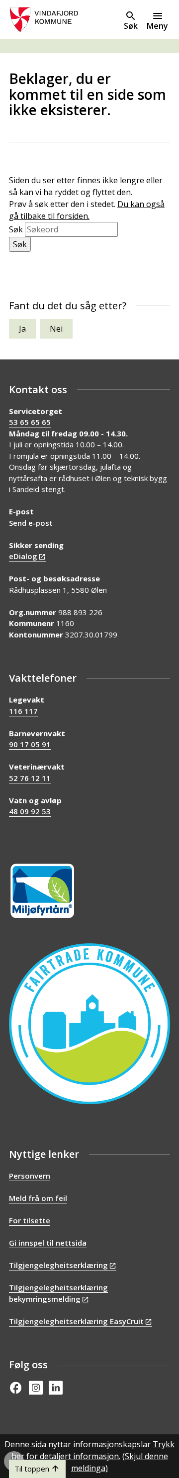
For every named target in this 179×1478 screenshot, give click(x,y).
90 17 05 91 (30, 744)
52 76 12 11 (30, 778)
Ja (22, 328)
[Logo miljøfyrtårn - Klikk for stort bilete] (42, 890)
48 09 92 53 (30, 811)
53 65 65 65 (30, 422)
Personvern (29, 1176)
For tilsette (29, 1220)
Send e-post (31, 523)
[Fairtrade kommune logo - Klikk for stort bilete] (89, 1023)
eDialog (23, 556)
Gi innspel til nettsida (48, 1243)
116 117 (23, 711)
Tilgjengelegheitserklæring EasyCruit (76, 1321)
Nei (56, 328)
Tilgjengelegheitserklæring (58, 1265)
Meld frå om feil (38, 1198)
